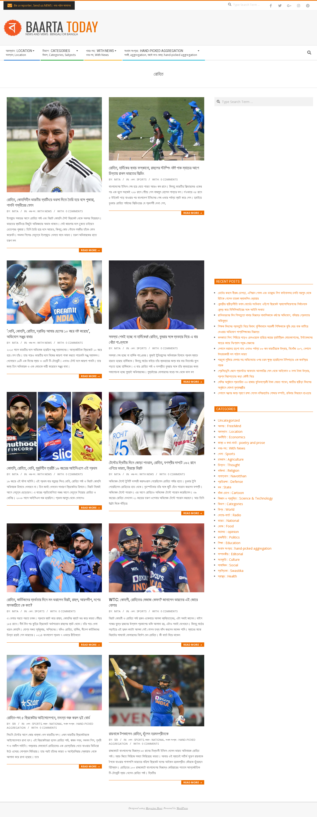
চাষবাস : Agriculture (231, 459)
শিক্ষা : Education (229, 543)
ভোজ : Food (226, 526)
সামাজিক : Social (228, 565)
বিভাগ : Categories (230, 504)
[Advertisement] (263, 214)
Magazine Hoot (154, 808)
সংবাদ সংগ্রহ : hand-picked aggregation (245, 548)
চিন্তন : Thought (229, 465)
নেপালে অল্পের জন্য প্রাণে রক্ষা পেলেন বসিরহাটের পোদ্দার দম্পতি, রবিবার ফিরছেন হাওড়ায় (264, 393)
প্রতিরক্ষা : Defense (230, 481)
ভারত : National (52, 723)
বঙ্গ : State (224, 487)
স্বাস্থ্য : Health (227, 576)
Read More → (90, 250)
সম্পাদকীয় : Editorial (230, 554)
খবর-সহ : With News (40, 211)
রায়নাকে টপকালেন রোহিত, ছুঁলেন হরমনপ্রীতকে (138, 733)
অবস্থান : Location (230, 431)
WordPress (182, 808)
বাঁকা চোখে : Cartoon (231, 492)
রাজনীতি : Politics (229, 537)
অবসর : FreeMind (229, 426)
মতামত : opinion (228, 531)
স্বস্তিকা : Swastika (230, 570)
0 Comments (74, 211)
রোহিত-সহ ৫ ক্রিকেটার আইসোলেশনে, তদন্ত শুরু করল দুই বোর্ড (48, 717)
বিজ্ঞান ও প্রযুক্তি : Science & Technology (245, 498)
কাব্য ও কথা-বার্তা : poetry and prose (241, 442)
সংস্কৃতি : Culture (229, 559)
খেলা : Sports (138, 179)
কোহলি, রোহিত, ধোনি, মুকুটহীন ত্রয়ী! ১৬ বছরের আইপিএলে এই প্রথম (52, 468)
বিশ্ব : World (226, 509)
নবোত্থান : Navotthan (232, 476)
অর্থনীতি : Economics (231, 437)
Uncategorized (229, 420)
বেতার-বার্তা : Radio (229, 515)
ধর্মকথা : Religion (228, 470)
